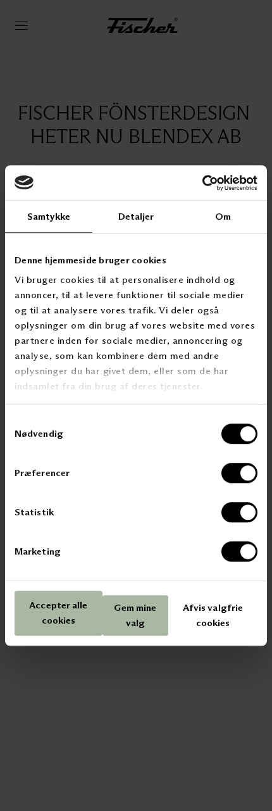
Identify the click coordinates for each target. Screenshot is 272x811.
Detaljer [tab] (136, 216)
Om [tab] (223, 216)
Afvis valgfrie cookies (213, 615)
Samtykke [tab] (49, 216)
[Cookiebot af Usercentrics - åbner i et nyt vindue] (202, 183)
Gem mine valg (135, 615)
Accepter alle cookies (58, 613)
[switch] (239, 473)
